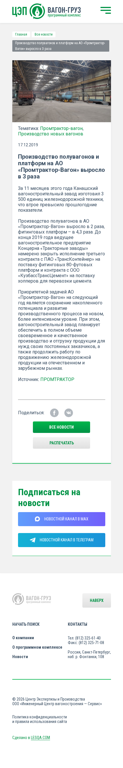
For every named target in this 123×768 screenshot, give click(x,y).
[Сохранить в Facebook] (54, 413)
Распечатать (61, 443)
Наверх (97, 600)
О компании (23, 637)
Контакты (77, 624)
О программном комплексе (37, 647)
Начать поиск (25, 624)
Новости (20, 656)
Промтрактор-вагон (61, 128)
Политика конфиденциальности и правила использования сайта (39, 719)
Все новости (44, 34)
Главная (21, 34)
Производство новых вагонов (50, 134)
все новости (61, 427)
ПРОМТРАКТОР (57, 379)
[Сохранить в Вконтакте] (68, 413)
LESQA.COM (40, 737)
